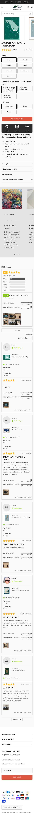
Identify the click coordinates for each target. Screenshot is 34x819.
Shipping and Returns (9, 169)
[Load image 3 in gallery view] (12, 28)
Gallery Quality (7, 174)
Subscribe (17, 777)
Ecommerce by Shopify (24, 812)
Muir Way (9, 812)
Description (6, 164)
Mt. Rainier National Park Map (20, 357)
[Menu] (2, 7)
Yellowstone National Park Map (20, 590)
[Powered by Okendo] (6, 267)
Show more (16, 719)
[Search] (30, 14)
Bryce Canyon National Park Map (21, 517)
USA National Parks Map (18, 430)
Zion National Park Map (18, 670)
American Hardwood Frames (12, 179)
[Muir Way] (17, 7)
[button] (10, 49)
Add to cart (17, 119)
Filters (18, 330)
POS (13, 812)
